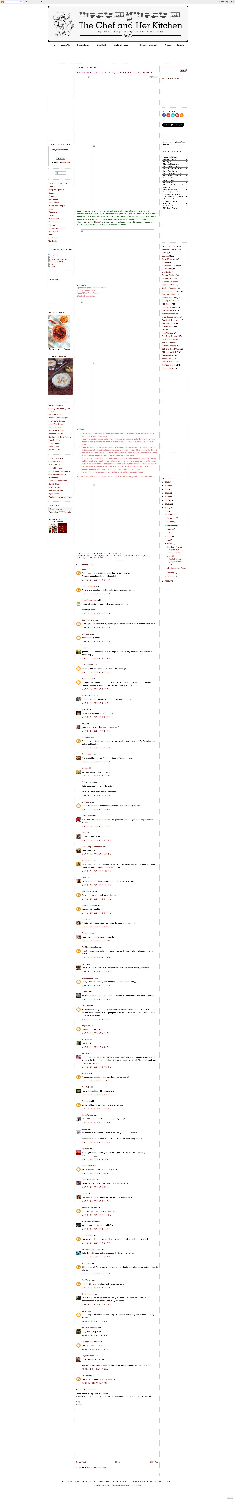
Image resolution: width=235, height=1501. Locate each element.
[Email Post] (119, 553)
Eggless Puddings (169, 288)
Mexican (51, 225)
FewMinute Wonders (90, 947)
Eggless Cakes (168, 285)
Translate (67, 512)
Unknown (85, 634)
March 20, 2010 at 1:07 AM (96, 1123)
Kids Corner (167, 304)
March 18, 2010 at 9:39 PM (96, 826)
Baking (165, 253)
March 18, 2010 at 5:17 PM (96, 689)
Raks (84, 569)
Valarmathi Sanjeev (89, 1207)
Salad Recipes (168, 343)
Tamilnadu (52, 241)
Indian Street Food (169, 298)
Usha (84, 1311)
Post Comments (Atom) (96, 1467)
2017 (167, 486)
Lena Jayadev (87, 978)
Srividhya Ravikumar (90, 1342)
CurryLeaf (86, 737)
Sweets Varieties (168, 362)
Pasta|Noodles (168, 326)
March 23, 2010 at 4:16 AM (96, 1257)
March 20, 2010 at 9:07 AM (96, 1187)
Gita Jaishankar (88, 891)
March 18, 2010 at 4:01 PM (96, 614)
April (169, 540)
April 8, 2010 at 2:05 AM (94, 1335)
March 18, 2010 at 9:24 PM (96, 809)
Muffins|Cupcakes (169, 310)
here (89, 222)
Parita (84, 723)
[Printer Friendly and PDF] (153, 78)
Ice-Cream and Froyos (111, 556)
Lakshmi (85, 1375)
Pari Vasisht (86, 1280)
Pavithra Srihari (88, 695)
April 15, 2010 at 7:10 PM (95, 1349)
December (171, 514)
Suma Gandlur (87, 1235)
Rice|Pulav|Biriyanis (170, 336)
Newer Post (81, 1462)
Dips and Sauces (169, 282)
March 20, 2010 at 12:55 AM (96, 1109)
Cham (84, 919)
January (170, 576)
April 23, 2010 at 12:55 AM (96, 1369)
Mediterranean (54, 222)
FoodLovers (86, 933)
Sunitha (85, 1039)
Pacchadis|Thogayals (170, 320)
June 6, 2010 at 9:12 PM (94, 1383)
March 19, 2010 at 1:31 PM (96, 999)
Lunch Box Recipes (56, 424)
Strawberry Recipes (95, 558)
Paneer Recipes (168, 323)
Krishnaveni (86, 1263)
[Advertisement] (117, 54)
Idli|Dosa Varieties (169, 294)
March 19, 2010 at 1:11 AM (96, 941)
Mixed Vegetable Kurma (176, 568)
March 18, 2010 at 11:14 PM (96, 885)
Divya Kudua (87, 1294)
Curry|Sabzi (167, 269)
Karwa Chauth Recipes (57, 481)
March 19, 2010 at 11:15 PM (96, 1081)
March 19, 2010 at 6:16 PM (96, 1033)
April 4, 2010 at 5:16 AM (94, 1321)
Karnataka (52, 212)
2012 (167, 504)
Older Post (154, 1462)
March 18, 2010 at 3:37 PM (96, 594)
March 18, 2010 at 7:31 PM (96, 762)
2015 (167, 493)
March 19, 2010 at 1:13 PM (96, 985)
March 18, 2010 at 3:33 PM (96, 580)
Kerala (51, 215)
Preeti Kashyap (88, 1180)
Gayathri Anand (88, 1356)
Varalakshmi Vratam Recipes (60, 497)
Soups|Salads (167, 355)
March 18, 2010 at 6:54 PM (96, 717)
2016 (167, 489)
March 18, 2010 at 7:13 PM (96, 731)
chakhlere (86, 1149)
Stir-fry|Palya (167, 359)
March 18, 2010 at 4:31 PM (96, 672)
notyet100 (86, 1026)
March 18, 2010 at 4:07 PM (96, 641)
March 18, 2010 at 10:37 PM (96, 840)
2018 (167, 482)
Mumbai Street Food (56, 228)
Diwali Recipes (54, 465)
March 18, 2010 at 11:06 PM (96, 871)
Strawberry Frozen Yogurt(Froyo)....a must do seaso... (174, 550)
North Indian (53, 231)
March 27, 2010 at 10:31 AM (96, 1304)
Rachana (85, 1053)
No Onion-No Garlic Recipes (59, 437)
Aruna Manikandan (89, 600)
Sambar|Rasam (168, 346)
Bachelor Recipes (55, 405)
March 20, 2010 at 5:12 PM (96, 1201)
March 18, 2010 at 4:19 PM (96, 658)
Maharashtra (53, 219)
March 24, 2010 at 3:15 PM (96, 1274)
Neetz (84, 648)
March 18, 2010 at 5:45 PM (96, 703)
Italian (50, 209)
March (170, 544)
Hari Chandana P (88, 586)
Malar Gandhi (87, 816)
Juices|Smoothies (169, 301)
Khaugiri (85, 709)
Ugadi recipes (53, 494)
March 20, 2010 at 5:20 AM (96, 1173)
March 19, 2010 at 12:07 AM (96, 899)
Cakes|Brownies (168, 259)
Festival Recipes (55, 414)
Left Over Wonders (169, 307)
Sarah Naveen (87, 1115)
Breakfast (166, 256)
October (170, 522)
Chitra (84, 1193)
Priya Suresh (87, 1166)
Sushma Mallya (88, 620)
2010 (167, 511)
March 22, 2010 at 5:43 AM (96, 1229)
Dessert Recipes (92, 556)
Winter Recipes (54, 450)
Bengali (51, 193)
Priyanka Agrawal (89, 1221)
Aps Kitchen (86, 679)
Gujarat (51, 196)
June (169, 536)
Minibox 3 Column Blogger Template (106, 1485)
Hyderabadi (53, 199)
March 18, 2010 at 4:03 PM (96, 627)
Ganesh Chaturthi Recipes (59, 471)
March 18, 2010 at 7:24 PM (96, 748)
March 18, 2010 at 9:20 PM (96, 795)
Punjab (51, 235)
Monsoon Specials (55, 434)
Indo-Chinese (53, 203)
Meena (84, 1129)
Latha (84, 877)
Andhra (51, 186)
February (171, 573)
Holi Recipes (53, 477)
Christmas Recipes (56, 461)
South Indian (53, 238)
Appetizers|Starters (169, 249)
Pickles (165, 330)
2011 (167, 508)
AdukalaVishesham (89, 1328)
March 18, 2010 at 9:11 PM (96, 776)
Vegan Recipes (54, 443)
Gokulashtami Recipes (57, 474)
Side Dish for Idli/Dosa (171, 349)
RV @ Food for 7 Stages (91, 1249)
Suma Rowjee (87, 665)
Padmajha (86, 1101)
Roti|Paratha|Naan (169, 339)
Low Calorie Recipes (56, 421)
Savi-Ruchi (86, 1006)
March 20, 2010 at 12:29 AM (96, 1095)
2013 (167, 500)
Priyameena (86, 860)
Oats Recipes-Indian (170, 317)
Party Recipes (54, 440)
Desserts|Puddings (169, 278)
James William (125, 1485)
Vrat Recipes (53, 447)
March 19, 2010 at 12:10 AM (96, 913)
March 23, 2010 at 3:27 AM (96, 1243)
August (170, 529)
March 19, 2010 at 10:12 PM (96, 1067)
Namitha (85, 1073)
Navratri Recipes (55, 484)
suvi (83, 964)
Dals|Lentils (166, 272)
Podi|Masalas (167, 333)
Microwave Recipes (56, 430)
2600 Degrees (136, 1485)
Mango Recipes (54, 427)
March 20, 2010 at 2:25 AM (96, 1142)
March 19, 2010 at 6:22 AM (96, 958)
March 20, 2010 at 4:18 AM (96, 1159)
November (171, 518)
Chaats (165, 262)
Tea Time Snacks (169, 365)
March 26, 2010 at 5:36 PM (96, 1288)
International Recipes (56, 206)
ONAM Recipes (54, 487)
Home (117, 1462)
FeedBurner (66, 162)
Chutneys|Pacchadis (170, 266)
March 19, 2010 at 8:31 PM (96, 1047)
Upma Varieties (168, 368)
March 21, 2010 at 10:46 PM (96, 1215)
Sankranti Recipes (55, 490)
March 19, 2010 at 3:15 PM (96, 1019)
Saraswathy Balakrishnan (92, 847)
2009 (167, 581)
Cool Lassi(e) (87, 754)
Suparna (85, 992)
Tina (83, 833)
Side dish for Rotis (169, 352)
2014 (167, 497)
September (171, 525)
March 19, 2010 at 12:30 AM (96, 927)
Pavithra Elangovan (89, 905)
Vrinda (84, 768)
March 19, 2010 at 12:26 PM (96, 971)
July (169, 533)
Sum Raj (85, 1087)
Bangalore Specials (56, 190)
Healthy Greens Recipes (58, 418)
